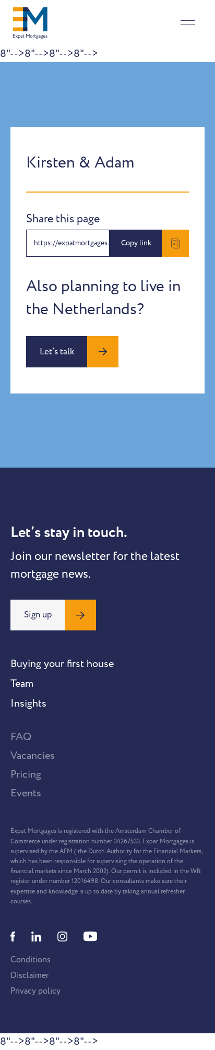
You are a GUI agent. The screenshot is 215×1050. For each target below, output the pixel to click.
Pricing (25, 774)
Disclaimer (29, 975)
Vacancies (32, 755)
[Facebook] (13, 936)
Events (25, 793)
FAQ (20, 737)
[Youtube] (90, 936)
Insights (28, 703)
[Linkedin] (36, 936)
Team (21, 683)
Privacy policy (35, 991)
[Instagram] (62, 936)
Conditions (30, 959)
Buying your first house (62, 664)
